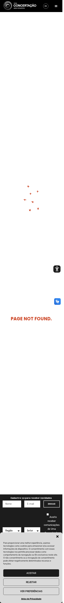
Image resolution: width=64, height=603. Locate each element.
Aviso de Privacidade (31, 599)
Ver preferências (31, 591)
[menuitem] (45, 6)
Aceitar (31, 573)
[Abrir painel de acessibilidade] (57, 269)
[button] (57, 536)
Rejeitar (31, 582)
